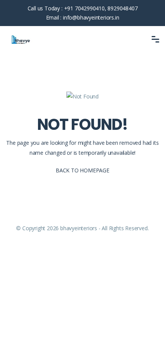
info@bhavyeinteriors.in (91, 17)
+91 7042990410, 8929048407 (101, 8)
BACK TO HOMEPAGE (82, 170)
